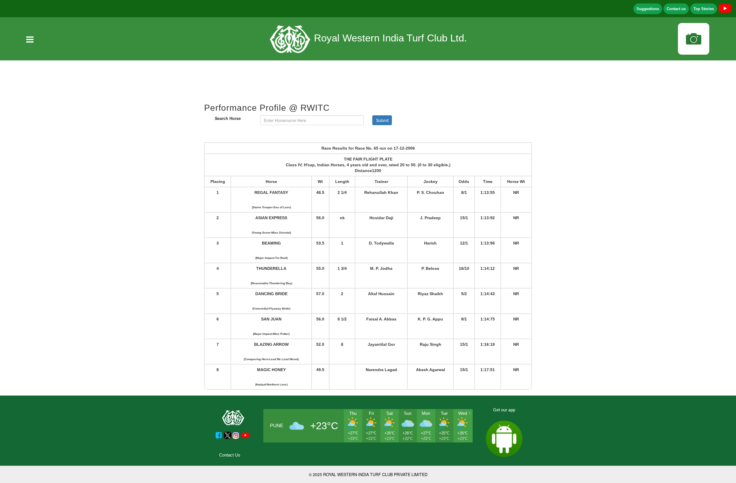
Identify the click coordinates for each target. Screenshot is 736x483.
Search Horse (228, 118)
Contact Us (229, 455)
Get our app (504, 409)
